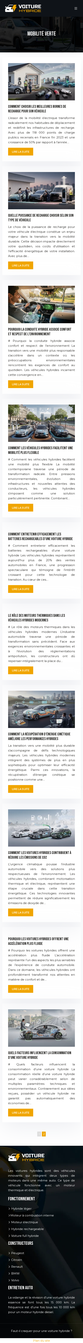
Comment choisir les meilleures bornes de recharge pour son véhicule (37, 109)
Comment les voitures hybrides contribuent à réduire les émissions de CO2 (39, 855)
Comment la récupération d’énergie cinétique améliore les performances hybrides (39, 736)
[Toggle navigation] (76, 8)
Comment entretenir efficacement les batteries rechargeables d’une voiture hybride (40, 536)
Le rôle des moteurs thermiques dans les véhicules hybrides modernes (36, 618)
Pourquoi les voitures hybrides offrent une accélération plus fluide (38, 941)
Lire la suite (20, 151)
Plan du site (41, 1340)
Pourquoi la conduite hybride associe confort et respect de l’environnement (39, 331)
